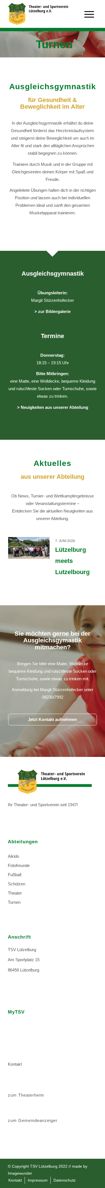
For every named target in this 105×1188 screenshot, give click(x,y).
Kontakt (15, 1064)
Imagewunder (20, 1173)
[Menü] (89, 19)
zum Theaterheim (26, 1095)
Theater (15, 893)
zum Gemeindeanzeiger (32, 1120)
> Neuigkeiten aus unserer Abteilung (52, 407)
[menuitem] (15, 1180)
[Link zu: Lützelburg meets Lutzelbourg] (29, 548)
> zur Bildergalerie (52, 311)
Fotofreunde (19, 865)
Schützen (16, 883)
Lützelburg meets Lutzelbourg (72, 560)
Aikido (13, 856)
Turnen (14, 902)
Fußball (14, 874)
